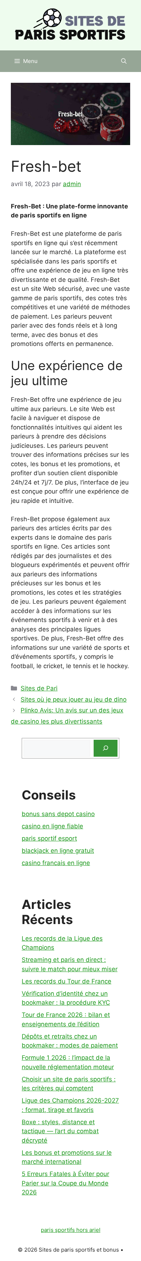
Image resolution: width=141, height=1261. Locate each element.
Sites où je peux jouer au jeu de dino (74, 699)
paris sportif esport (49, 838)
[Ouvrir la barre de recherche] (124, 61)
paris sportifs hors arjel (71, 1229)
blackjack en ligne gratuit (58, 850)
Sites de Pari (39, 688)
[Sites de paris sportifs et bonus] (70, 24)
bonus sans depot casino (58, 814)
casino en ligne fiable (52, 826)
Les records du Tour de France (66, 981)
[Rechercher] (106, 748)
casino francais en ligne (56, 862)
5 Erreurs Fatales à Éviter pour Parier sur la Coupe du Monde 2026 (65, 1183)
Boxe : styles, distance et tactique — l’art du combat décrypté (60, 1131)
